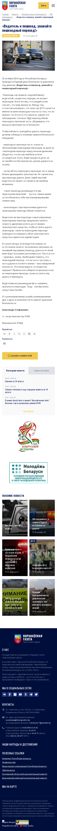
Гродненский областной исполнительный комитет (24, 774)
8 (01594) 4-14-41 (30, 727)
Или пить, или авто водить (14, 527)
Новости (15, 14)
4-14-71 (35, 733)
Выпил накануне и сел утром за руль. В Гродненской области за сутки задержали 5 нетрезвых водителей (14, 559)
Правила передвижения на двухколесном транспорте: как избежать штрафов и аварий (41, 600)
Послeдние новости (15, 370)
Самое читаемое (41, 370)
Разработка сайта (10, 826)
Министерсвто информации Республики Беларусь (24, 766)
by (50, 723)
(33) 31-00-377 (16, 736)
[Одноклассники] (9, 334)
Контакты (8, 704)
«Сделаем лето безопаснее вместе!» (42, 566)
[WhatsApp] (24, 334)
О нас (5, 650)
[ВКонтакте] (4, 334)
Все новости (28, 411)
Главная (5, 14)
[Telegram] (34, 334)
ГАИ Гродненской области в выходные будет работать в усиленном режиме (14, 603)
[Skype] (29, 334)
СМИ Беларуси (8, 770)
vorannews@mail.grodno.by (18, 720)
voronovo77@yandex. (39, 723)
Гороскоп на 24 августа (14, 381)
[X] (14, 334)
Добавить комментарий (21, 355)
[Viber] (19, 334)
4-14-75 (32, 730)
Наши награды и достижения (20, 744)
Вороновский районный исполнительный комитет (24, 778)
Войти (43, 5)
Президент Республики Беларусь (16, 758)
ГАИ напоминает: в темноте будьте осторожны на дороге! (40, 523)
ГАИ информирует (11, 35)
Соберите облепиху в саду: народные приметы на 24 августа (26, 391)
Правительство (9, 762)
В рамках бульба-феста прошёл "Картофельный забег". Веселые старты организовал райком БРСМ (27, 402)
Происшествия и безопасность (34, 14)
